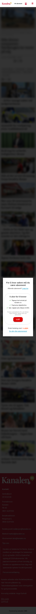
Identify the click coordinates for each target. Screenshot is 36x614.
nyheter (30, 69)
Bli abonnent (18, 3)
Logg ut (4, 601)
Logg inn (26, 3)
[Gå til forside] (7, 3)
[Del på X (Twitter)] (17, 61)
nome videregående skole (11, 72)
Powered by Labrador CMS (18, 611)
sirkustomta (27, 72)
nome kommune (7, 69)
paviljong (5, 75)
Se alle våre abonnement (18, 331)
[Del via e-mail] (21, 61)
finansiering (20, 69)
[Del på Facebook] (15, 61)
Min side (5, 599)
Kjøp (18, 319)
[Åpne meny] (32, 3)
